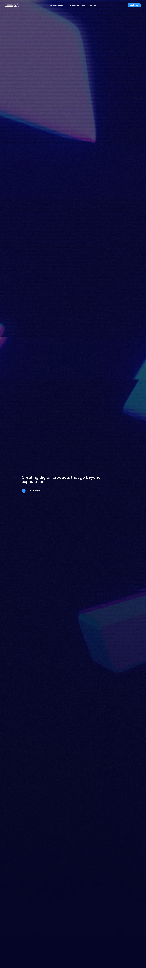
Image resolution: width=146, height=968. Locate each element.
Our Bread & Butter (56, 5)
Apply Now (134, 5)
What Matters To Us (77, 5)
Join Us (93, 5)
